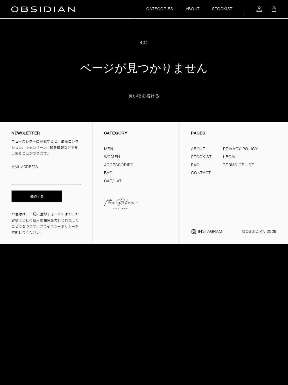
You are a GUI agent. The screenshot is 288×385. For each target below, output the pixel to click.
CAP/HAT (113, 181)
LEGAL (230, 157)
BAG (108, 173)
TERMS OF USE (238, 165)
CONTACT (201, 173)
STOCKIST (222, 9)
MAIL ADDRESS (25, 167)
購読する (37, 196)
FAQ (195, 165)
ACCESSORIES (119, 165)
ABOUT (193, 9)
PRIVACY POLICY (240, 149)
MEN (108, 149)
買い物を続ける (144, 96)
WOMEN (112, 157)
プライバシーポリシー (57, 226)
